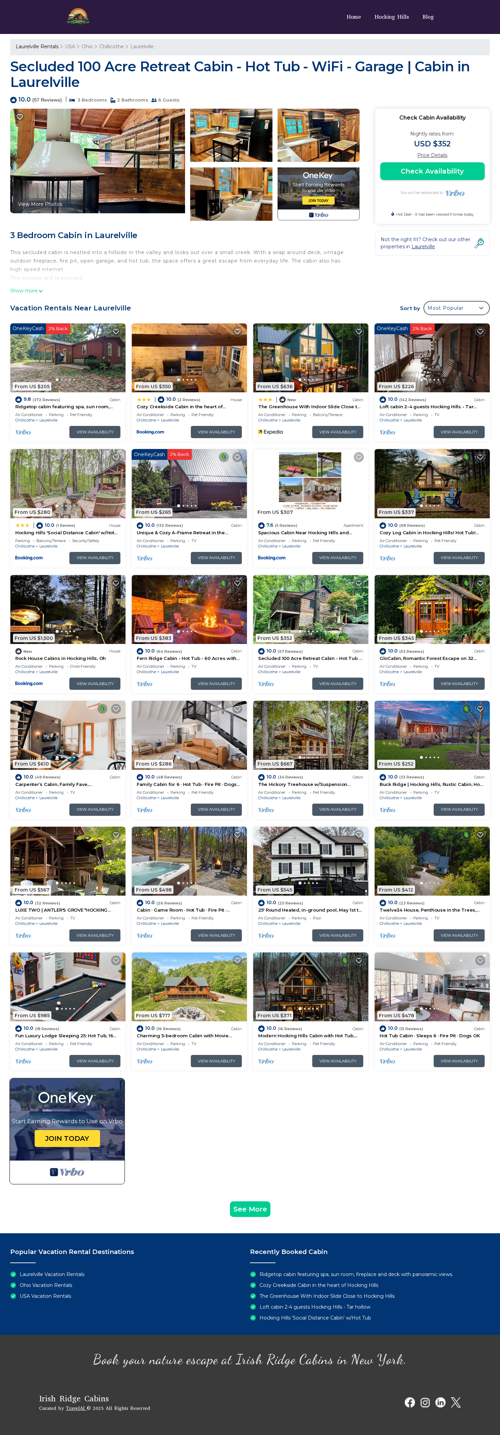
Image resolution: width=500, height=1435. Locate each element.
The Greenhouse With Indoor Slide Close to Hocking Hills (327, 1296)
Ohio (87, 46)
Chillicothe (111, 46)
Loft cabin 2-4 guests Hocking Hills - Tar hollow (315, 1307)
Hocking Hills (391, 16)
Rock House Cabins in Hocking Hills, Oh (60, 658)
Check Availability (432, 171)
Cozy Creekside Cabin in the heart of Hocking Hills (319, 1285)
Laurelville (142, 46)
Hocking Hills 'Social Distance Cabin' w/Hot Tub (315, 1318)
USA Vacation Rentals (45, 1296)
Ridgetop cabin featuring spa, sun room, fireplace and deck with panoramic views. (356, 1274)
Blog (428, 16)
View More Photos (40, 204)
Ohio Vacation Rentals (46, 1285)
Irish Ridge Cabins (74, 1398)
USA (70, 46)
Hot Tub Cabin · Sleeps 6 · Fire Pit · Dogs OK (430, 1035)
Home (354, 16)
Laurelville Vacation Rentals (52, 1274)
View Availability (95, 432)
